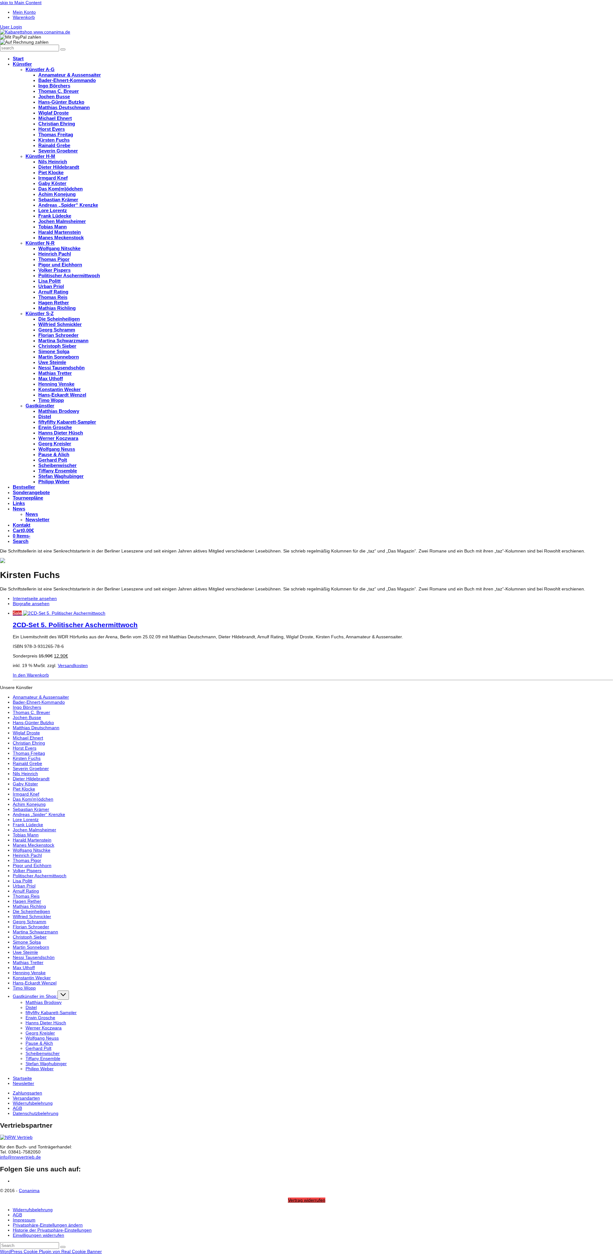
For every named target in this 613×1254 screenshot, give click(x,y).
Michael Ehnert (28, 737)
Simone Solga (27, 942)
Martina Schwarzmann (35, 931)
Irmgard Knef (26, 794)
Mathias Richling (29, 906)
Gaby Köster (25, 783)
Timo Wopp (24, 988)
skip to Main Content (21, 2)
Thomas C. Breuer (31, 712)
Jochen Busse (27, 717)
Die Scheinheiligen (31, 911)
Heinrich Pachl (27, 855)
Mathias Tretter (28, 962)
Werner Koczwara (44, 1027)
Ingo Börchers (27, 707)
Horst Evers (24, 748)
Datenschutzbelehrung (35, 1113)
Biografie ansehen (31, 603)
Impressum (24, 1219)
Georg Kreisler (40, 1032)
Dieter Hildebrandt (31, 778)
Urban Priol (24, 885)
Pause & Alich (39, 1043)
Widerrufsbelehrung (33, 1103)
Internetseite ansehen (35, 598)
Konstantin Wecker (32, 977)
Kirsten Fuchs (27, 758)
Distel (31, 1007)
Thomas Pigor (27, 860)
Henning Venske (29, 972)
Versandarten (26, 1098)
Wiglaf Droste (26, 732)
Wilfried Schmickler (32, 916)
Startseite (22, 1078)
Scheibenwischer (43, 1053)
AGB (17, 1108)
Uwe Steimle (25, 952)
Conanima (29, 1190)
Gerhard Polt (38, 1048)
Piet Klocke (24, 788)
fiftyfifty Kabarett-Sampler (51, 1012)
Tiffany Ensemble (43, 1058)
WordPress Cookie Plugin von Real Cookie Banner (51, 1251)
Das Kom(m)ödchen (33, 799)
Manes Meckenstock (33, 845)
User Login (11, 26)
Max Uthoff (24, 967)
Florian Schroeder (31, 926)
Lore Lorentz (26, 819)
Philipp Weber (40, 1068)
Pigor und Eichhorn (32, 865)
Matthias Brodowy (44, 1002)
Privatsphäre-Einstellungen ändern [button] (48, 1225)
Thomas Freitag (29, 753)
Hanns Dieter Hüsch (46, 1022)
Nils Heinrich (25, 773)
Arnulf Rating (26, 891)
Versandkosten (73, 665)
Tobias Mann (26, 834)
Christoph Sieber (30, 936)
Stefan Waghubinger (46, 1063)
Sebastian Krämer (31, 809)
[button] (20, 541)
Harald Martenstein (32, 839)
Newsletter (23, 1083)
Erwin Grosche (40, 1017)
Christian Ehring (29, 743)
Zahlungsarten (27, 1092)
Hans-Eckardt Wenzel (35, 982)
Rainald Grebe (27, 763)
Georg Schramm (29, 921)
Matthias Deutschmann (36, 727)
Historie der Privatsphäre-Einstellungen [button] (52, 1230)
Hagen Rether (27, 901)
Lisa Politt (22, 880)
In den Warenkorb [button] (31, 675)
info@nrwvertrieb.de (20, 1157)
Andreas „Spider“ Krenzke (39, 814)
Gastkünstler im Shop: (35, 996)
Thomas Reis (26, 896)
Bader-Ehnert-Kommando (39, 702)
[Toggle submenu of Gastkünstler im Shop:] (63, 995)
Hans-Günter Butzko (33, 722)
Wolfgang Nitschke (31, 850)
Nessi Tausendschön (34, 957)
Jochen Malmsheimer (34, 829)
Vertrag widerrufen (306, 1200)
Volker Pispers (27, 870)
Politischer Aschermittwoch (39, 875)
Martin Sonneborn (31, 947)
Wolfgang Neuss (42, 1038)
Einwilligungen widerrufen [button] (38, 1235)
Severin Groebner (31, 768)
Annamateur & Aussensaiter (41, 697)
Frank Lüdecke (28, 824)
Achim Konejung (29, 804)
